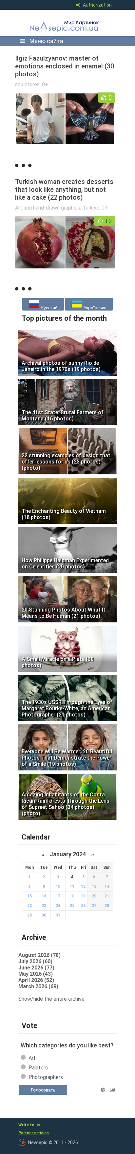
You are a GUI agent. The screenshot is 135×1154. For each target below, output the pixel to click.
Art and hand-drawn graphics (47, 208)
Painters (38, 1068)
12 (83, 886)
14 (107, 886)
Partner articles (33, 1133)
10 (58, 886)
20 (94, 896)
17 (58, 896)
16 (44, 896)
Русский (48, 307)
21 (107, 896)
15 (29, 896)
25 (72, 905)
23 (44, 905)
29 (29, 915)
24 (58, 905)
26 (83, 905)
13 (94, 886)
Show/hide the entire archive (51, 999)
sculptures (27, 84)
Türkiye (91, 208)
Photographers (46, 1077)
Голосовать (43, 1089)
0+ (45, 84)
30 (44, 915)
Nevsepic (65, 23)
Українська (94, 307)
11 (72, 886)
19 (83, 896)
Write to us (29, 1125)
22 (29, 905)
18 (72, 896)
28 (107, 905)
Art (32, 1058)
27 (94, 905)
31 (58, 915)
